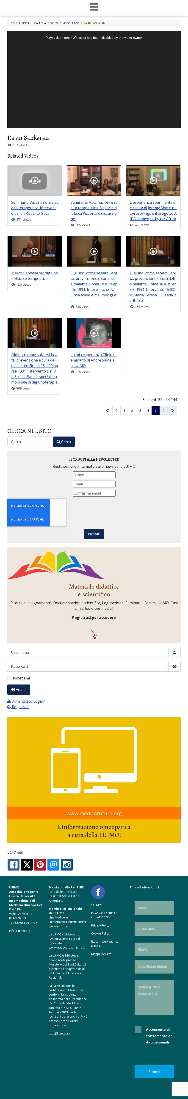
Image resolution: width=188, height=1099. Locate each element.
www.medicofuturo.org (94, 813)
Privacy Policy (100, 925)
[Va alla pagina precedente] (116, 410)
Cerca (66, 441)
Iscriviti (94, 534)
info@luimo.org (19, 931)
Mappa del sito (101, 954)
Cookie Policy (100, 933)
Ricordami (21, 678)
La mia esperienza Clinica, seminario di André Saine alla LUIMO (94, 360)
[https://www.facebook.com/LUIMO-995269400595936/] (98, 892)
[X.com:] (27, 865)
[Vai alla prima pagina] (108, 410)
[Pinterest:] (40, 865)
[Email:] (53, 865)
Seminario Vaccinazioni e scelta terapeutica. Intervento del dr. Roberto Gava (34, 208)
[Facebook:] (13, 865)
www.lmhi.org (58, 926)
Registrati (20, 706)
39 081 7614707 (26, 923)
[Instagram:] (67, 865)
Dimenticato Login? (28, 701)
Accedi (21, 689)
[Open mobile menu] (94, 7)
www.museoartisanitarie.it (67, 947)
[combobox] (30, 442)
